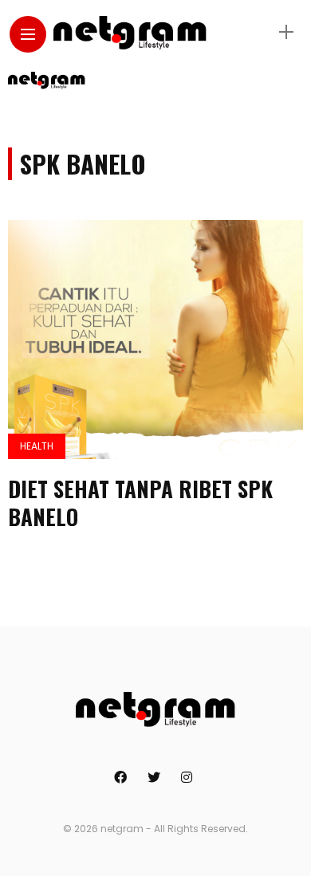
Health (36, 446)
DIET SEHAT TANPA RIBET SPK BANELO (140, 502)
